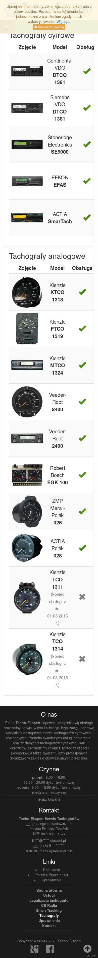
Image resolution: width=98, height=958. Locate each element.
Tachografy (49, 915)
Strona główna (49, 890)
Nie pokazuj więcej (50, 27)
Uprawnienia (52, 879)
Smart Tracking (49, 910)
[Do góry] (87, 951)
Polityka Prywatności (51, 874)
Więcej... (63, 21)
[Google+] (34, 951)
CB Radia (49, 905)
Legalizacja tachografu (49, 900)
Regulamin (51, 869)
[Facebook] (49, 951)
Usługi (49, 895)
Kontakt (49, 925)
